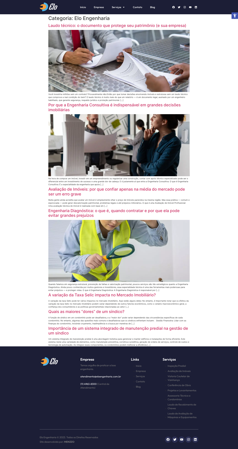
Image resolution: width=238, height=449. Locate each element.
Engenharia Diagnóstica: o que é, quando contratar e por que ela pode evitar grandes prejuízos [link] (114, 213)
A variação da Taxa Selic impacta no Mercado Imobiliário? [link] (102, 295)
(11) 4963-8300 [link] (88, 383)
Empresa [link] (99, 7)
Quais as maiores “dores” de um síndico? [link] (86, 311)
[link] (235, 15)
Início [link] (83, 7)
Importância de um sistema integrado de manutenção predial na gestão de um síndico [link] (118, 330)
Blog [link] (152, 7)
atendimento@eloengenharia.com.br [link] (100, 376)
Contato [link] (137, 7)
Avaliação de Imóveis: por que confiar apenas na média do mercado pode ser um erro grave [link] (116, 191)
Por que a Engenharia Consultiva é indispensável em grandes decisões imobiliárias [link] (114, 107)
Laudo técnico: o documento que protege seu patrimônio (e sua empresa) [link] (117, 25)
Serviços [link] (116, 7)
